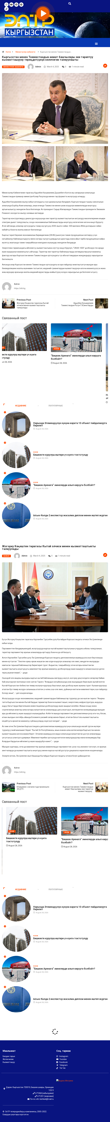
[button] (96, 43)
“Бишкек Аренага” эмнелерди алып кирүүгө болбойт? (64, 485)
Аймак (65, 388)
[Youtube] (11, 4)
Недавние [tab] (20, 406)
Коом (10, 349)
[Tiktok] (6, 9)
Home (8, 52)
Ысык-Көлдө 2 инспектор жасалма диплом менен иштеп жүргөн (70, 515)
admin (38, 67)
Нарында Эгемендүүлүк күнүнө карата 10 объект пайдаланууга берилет (70, 424)
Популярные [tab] (56, 406)
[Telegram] (21, 4)
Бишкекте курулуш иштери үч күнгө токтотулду (60, 454)
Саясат (6, 556)
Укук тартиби (39, 513)
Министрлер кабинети (25, 52)
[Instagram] (6, 4)
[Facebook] (16, 4)
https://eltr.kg (19, 288)
